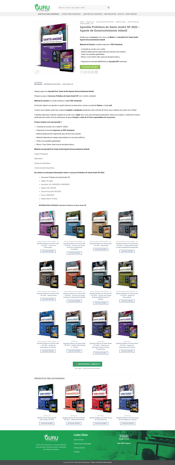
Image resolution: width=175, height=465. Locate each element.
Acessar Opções (90, 67)
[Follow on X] (137, 1)
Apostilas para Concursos (48, 14)
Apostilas (90, 22)
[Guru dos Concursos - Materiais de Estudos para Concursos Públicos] (44, 7)
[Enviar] (108, 7)
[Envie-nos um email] (139, 1)
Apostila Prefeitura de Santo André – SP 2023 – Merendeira (101, 244)
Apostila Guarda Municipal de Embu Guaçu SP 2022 (46, 418)
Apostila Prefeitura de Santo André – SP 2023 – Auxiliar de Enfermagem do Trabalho (48, 345)
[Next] (140, 406)
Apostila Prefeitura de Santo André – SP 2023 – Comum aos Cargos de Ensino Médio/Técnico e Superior (101, 296)
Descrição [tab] (38, 84)
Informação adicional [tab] (52, 84)
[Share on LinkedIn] (96, 72)
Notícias (121, 14)
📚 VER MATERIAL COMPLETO (87, 364)
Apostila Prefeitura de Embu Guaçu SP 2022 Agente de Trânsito (127, 418)
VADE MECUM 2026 (110, 14)
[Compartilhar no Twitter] (85, 72)
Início (82, 22)
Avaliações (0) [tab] (67, 84)
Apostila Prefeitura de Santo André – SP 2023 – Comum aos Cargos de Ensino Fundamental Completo (74, 295)
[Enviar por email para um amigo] (89, 72)
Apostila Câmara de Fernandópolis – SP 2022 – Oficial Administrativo (74, 418)
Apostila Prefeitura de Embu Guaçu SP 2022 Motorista (100, 418)
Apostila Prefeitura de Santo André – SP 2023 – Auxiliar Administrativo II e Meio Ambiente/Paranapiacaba (127, 245)
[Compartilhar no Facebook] (81, 72)
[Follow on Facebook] (133, 1)
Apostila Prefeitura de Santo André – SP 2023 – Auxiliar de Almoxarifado (127, 295)
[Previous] (34, 406)
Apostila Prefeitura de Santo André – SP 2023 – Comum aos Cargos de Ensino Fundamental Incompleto (74, 246)
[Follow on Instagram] (135, 1)
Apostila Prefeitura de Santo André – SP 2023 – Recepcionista (48, 294)
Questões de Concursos (92, 14)
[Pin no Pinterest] (92, 72)
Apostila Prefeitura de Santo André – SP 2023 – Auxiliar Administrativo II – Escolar (74, 345)
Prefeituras (121, 22)
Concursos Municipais (105, 22)
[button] (37, 72)
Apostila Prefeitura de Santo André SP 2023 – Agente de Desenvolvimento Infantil (127, 345)
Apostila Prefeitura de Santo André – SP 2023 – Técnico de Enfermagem (48, 245)
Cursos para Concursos (71, 14)
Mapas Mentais (131, 14)
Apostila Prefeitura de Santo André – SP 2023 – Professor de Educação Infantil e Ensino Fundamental (101, 346)
